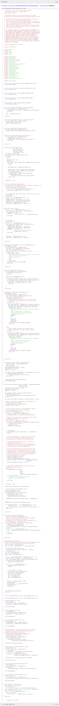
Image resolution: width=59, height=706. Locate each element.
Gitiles (7, 704)
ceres (46, 5)
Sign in (56, 1)
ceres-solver (4, 5)
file (25, 8)
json (57, 704)
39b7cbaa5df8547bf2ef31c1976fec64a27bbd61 (26, 5)
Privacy (10, 704)
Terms (13, 704)
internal (42, 5)
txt (54, 704)
